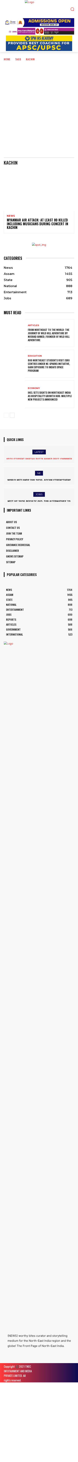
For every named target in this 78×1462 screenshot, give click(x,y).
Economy (34, 388)
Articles (33, 325)
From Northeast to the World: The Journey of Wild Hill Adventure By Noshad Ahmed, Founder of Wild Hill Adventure (49, 335)
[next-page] (12, 415)
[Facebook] (7, 1358)
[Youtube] (32, 1358)
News (11, 216)
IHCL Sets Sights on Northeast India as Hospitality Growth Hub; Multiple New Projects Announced (50, 395)
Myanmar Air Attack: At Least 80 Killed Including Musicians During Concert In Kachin (37, 223)
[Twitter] (24, 1358)
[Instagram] (15, 1358)
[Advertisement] (39, 106)
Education (35, 356)
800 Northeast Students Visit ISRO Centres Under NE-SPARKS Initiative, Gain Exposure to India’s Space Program (49, 365)
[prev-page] (6, 415)
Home (7, 59)
